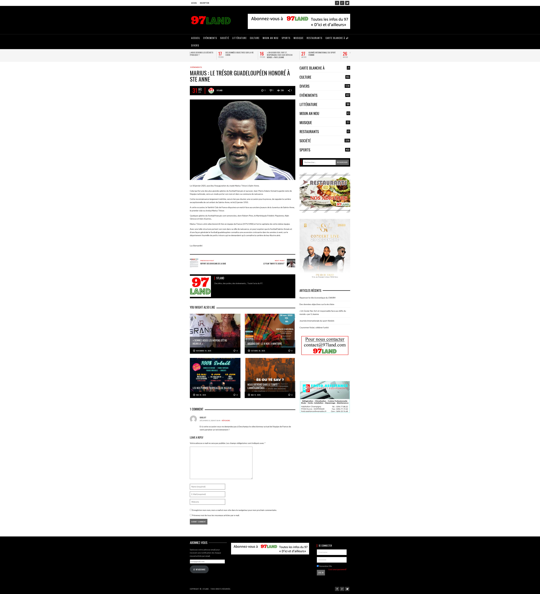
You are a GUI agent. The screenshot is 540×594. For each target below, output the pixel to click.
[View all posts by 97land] (211, 90)
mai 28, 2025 (201, 395)
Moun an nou (324, 113)
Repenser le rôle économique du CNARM (317, 297)
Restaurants (324, 132)
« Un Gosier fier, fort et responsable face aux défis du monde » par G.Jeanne (251, 54)
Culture (324, 77)
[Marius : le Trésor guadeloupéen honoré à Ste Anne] (242, 139)
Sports (324, 150)
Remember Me (325, 566)
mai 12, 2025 (256, 395)
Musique (324, 123)
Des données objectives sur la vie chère (211, 53)
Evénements (196, 67)
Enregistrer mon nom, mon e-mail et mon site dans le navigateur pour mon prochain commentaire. (234, 510)
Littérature (324, 104)
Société (324, 141)
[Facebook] (337, 3)
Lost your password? (337, 569)
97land (219, 90)
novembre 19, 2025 (203, 351)
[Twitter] (347, 3)
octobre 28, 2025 (258, 351)
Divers (324, 86)
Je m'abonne (199, 569)
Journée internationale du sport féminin (293, 53)
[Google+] (342, 3)
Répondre (226, 420)
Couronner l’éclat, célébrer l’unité (336, 52)
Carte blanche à (324, 68)
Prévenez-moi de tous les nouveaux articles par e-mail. (215, 515)
